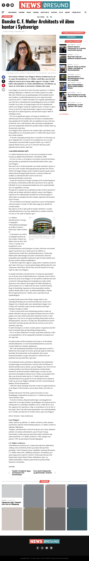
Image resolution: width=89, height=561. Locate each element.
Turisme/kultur (76, 12)
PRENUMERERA (71, 37)
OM (47, 17)
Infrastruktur (45, 12)
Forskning (36, 12)
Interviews (54, 12)
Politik (61, 12)
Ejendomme (22, 12)
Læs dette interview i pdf (19, 151)
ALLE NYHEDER (63, 114)
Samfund (67, 12)
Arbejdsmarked (12, 12)
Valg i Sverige (40, 17)
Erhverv (29, 12)
